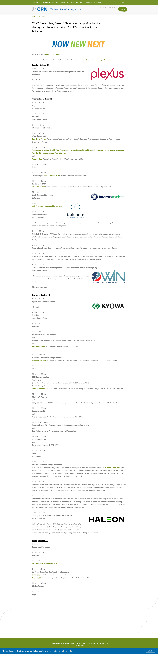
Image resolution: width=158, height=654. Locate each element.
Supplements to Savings (40, 150)
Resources (36, 2)
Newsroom (64, 2)
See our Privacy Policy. (65, 651)
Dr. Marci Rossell (38, 187)
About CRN (103, 8)
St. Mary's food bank (112, 468)
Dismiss (150, 651)
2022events (41, 16)
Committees (88, 2)
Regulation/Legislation (50, 2)
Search (123, 2)
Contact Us (113, 8)
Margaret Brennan (39, 360)
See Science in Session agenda (94, 60)
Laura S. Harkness (38, 389)
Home (33, 16)
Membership (98, 2)
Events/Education (76, 2)
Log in (123, 9)
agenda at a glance (52, 54)
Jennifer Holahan (38, 346)
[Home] (56, 9)
